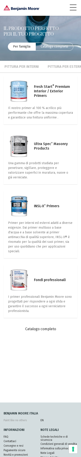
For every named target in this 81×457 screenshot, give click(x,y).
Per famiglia (21, 46)
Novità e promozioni (16, 454)
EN (42, 420)
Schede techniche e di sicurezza (54, 438)
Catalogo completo (54, 46)
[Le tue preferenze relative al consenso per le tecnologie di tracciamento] (73, 449)
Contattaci (10, 441)
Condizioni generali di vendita (58, 444)
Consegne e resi (13, 445)
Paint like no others (15, 420)
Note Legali (47, 453)
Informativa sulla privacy (55, 448)
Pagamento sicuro (14, 450)
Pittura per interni (21, 66)
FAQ (6, 436)
